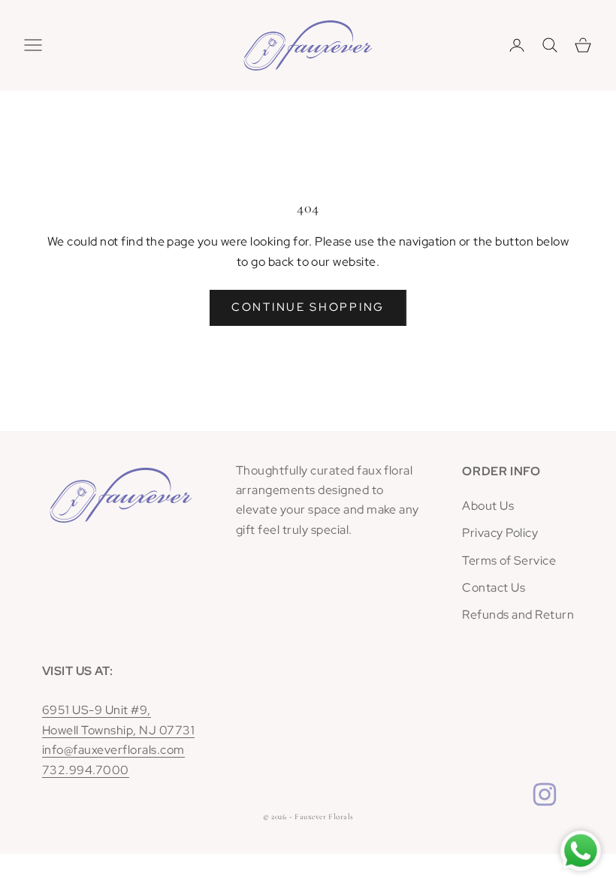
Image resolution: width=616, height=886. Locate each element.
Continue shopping (308, 307)
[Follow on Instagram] (544, 794)
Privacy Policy (500, 533)
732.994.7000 (85, 770)
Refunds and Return (518, 614)
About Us (488, 506)
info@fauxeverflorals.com (113, 750)
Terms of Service (509, 560)
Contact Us (493, 587)
